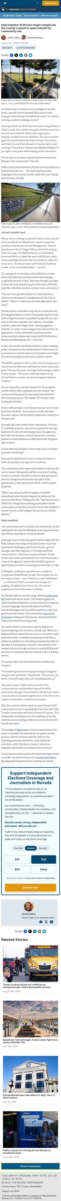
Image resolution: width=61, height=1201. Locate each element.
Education (7, 47)
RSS (19, 1186)
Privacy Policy (9, 1186)
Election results (49, 15)
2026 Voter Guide (12, 15)
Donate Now (30, 887)
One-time (18, 848)
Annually (43, 848)
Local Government (25, 47)
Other (43, 869)
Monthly (31, 848)
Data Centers (31, 15)
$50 (17, 869)
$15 (17, 859)
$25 (43, 859)
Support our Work (11, 1191)
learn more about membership (40, 878)
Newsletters (51, 3)
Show (30, 1166)
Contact (25, 1186)
